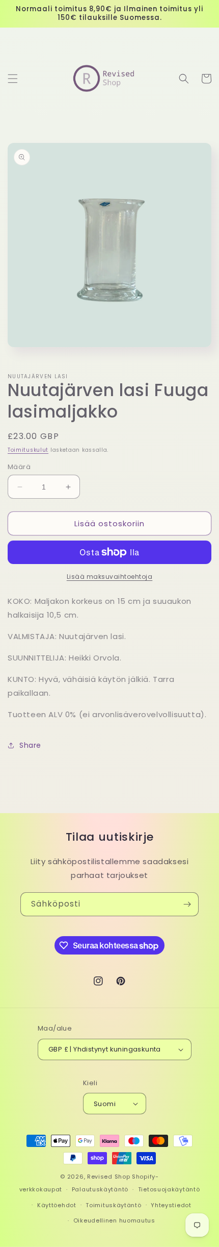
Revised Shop (108, 1176)
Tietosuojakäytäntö (169, 1189)
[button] (13, 78)
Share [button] (30, 745)
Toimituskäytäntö (113, 1205)
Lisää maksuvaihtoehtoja (110, 576)
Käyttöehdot (56, 1205)
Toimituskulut (28, 450)
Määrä (19, 467)
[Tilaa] (187, 904)
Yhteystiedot (171, 1205)
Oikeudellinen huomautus (114, 1220)
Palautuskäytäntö (100, 1189)
